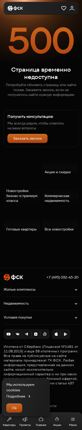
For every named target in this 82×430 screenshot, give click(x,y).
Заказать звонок (27, 138)
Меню (73, 425)
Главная (41, 425)
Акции (57, 425)
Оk (14, 408)
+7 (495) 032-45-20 (62, 277)
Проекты (25, 425)
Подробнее (15, 396)
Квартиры (9, 425)
